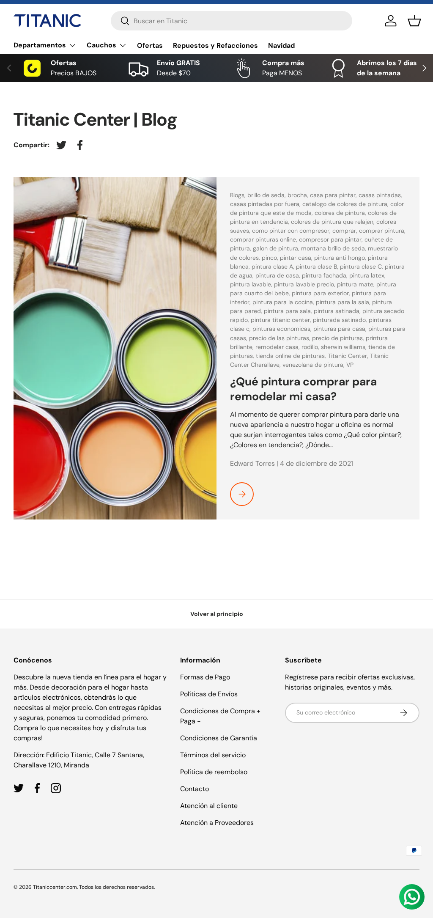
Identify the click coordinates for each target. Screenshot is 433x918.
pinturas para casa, (340, 329)
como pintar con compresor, (292, 230)
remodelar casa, (278, 347)
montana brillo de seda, (334, 248)
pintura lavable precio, (305, 284)
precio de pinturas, (339, 338)
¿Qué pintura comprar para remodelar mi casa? (303, 389)
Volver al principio (216, 614)
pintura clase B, (318, 266)
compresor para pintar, (331, 239)
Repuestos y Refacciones (215, 45)
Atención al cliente (209, 805)
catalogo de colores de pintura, (346, 204)
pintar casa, (297, 257)
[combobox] (231, 20)
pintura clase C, (362, 266)
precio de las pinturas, (280, 338)
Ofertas (150, 45)
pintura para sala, (289, 311)
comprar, (345, 230)
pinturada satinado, (341, 320)
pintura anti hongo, (341, 257)
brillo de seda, (267, 195)
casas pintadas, (380, 195)
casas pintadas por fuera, (266, 204)
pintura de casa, (278, 275)
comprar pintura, (382, 230)
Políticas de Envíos (209, 694)
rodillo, (311, 347)
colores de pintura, (341, 213)
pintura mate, (356, 284)
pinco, (271, 257)
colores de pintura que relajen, (333, 221)
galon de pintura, (277, 248)
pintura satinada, (338, 311)
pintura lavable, (252, 284)
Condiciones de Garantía (218, 738)
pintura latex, (367, 275)
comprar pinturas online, (264, 239)
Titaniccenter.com (55, 887)
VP (350, 364)
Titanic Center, (349, 356)
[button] (414, 20)
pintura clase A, (274, 266)
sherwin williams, (344, 347)
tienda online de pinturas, (292, 356)
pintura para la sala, (344, 302)
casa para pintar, (334, 195)
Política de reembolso (213, 771)
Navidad (281, 45)
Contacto (194, 788)
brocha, (299, 195)
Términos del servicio (213, 754)
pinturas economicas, (282, 329)
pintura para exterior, (322, 293)
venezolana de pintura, (314, 364)
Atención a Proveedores (217, 822)
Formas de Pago (205, 677)
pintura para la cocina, (284, 302)
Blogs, (238, 195)
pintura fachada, (325, 275)
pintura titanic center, (282, 320)
